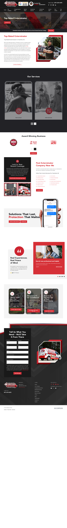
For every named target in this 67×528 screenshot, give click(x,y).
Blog (35, 396)
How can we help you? (10, 359)
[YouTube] (53, 5)
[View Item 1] (57, 276)
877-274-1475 (58, 2)
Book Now (51, 30)
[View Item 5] (64, 276)
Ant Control (53, 176)
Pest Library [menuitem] (56, 10)
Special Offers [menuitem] (25, 10)
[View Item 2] (59, 276)
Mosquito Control (40, 183)
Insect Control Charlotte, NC (56, 181)
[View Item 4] (62, 276)
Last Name (19, 340)
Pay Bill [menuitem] (61, 10)
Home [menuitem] (5, 9)
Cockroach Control (40, 179)
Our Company (37, 386)
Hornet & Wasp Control (41, 181)
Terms (36, 394)
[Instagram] (51, 5)
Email (19, 345)
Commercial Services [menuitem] (41, 10)
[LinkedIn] (55, 5)
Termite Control (54, 184)
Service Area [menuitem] (49, 10)
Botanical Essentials (54, 177)
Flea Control (53, 179)
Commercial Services (41, 186)
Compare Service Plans (39, 387)
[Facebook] (48, 5)
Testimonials (37, 398)
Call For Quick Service (14, 221)
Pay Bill (36, 401)
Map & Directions (22, 387)
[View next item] (35, 124)
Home (36, 384)
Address (8, 350)
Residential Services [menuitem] (32, 10)
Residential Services (38, 389)
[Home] (11, 4)
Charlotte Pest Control (41, 176)
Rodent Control (40, 184)
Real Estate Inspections (55, 183)
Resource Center (38, 393)
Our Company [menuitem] (9, 10)
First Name (8, 340)
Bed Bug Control (40, 177)
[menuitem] (5, 409)
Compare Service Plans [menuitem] (17, 10)
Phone (8, 345)
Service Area (37, 391)
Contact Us (7, 22)
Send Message (17, 373)
